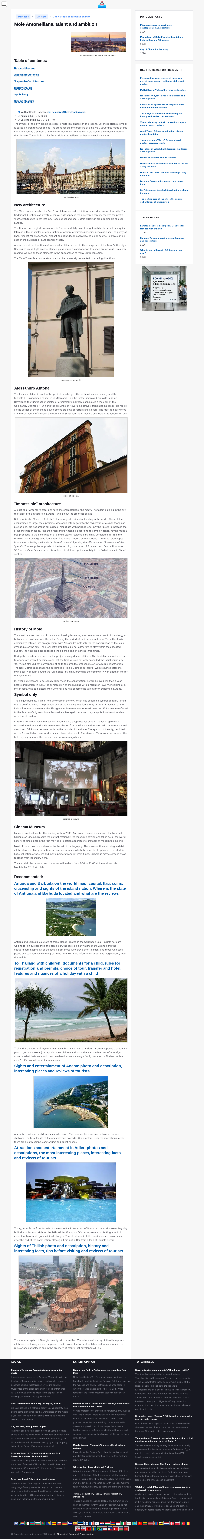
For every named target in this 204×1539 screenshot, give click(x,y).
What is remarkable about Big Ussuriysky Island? (36, 1403)
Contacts (73, 1534)
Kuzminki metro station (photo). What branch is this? (162, 1370)
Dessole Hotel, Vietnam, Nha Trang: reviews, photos (161, 1464)
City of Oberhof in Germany (154, 49)
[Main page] (102, 4)
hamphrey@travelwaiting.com (68, 112)
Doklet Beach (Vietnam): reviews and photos (163, 90)
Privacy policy (86, 1534)
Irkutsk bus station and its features (158, 157)
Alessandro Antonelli (26, 74)
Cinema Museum (24, 100)
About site (62, 1534)
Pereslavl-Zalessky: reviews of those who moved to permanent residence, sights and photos (162, 81)
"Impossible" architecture (29, 81)
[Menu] (4, 4)
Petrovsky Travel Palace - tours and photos (33, 1479)
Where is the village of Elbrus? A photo (93, 1467)
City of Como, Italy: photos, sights (28, 1426)
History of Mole (23, 87)
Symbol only (21, 94)
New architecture (24, 68)
